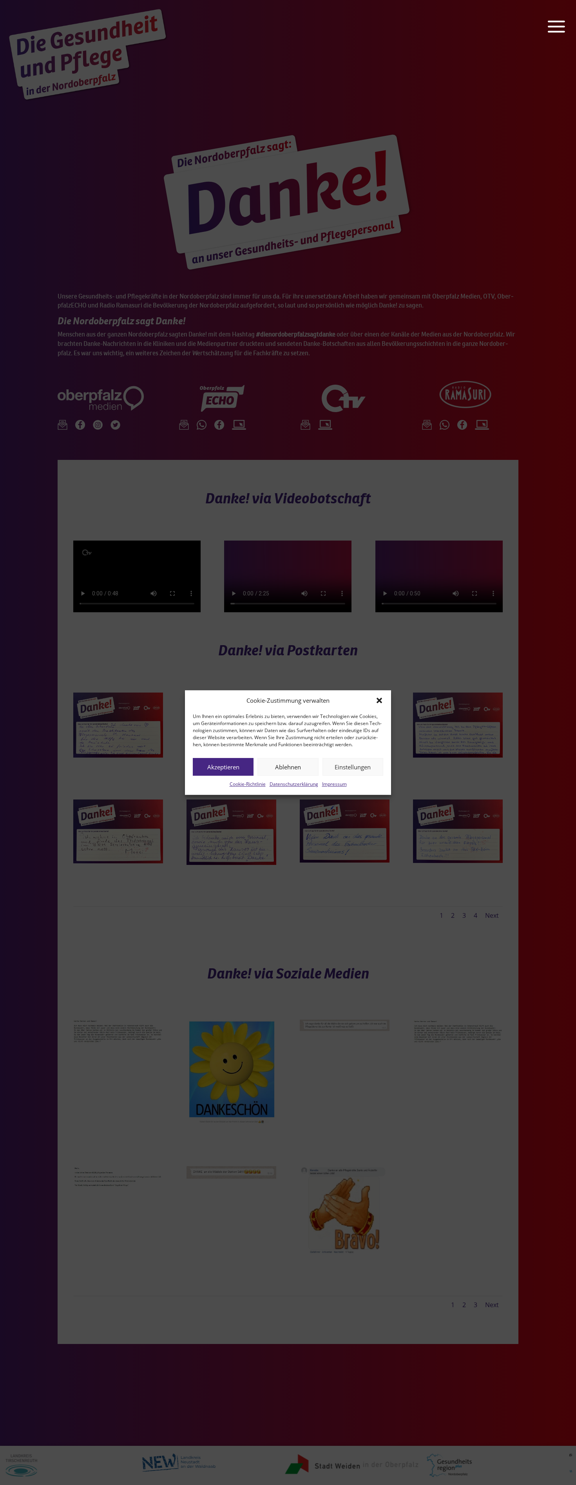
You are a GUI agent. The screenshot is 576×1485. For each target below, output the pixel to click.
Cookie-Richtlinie (248, 784)
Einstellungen (353, 767)
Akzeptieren (223, 767)
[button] (379, 701)
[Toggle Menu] (562, 15)
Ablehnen (288, 767)
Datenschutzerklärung (294, 784)
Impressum (334, 784)
